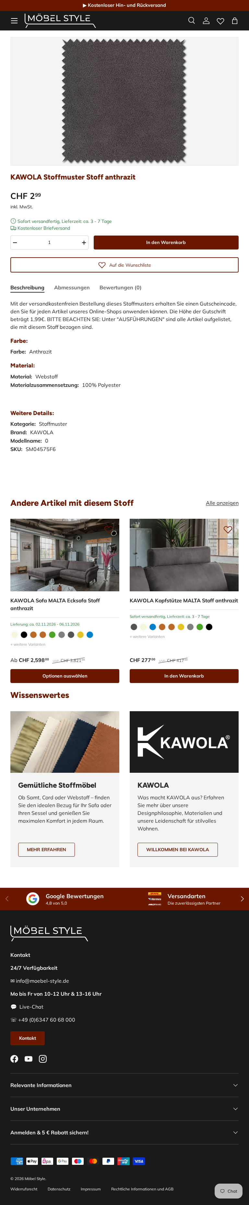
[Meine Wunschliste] (220, 20)
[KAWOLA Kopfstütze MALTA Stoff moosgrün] (200, 627)
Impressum (91, 1189)
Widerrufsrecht (23, 1189)
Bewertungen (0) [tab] (121, 287)
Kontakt (27, 1038)
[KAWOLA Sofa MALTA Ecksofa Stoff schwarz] (24, 635)
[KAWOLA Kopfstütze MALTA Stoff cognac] (171, 627)
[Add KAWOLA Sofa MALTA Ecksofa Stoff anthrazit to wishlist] (108, 529)
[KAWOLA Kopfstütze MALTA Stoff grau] (190, 627)
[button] (235, 21)
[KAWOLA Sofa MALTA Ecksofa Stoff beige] (14, 635)
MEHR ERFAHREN (46, 849)
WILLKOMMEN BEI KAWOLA (177, 849)
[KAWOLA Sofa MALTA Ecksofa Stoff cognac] (43, 635)
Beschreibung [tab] (27, 287)
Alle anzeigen (222, 503)
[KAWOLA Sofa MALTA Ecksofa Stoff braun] (33, 635)
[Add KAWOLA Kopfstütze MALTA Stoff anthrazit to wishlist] (227, 529)
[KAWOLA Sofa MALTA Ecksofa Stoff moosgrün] (52, 635)
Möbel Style (35, 1178)
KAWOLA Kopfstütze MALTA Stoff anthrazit (184, 600)
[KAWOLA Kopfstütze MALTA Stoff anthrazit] (184, 555)
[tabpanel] (124, 390)
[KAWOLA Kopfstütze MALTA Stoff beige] (143, 627)
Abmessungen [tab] (72, 287)
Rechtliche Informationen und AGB (142, 1189)
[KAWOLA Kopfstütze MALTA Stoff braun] (162, 627)
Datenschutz (59, 1189)
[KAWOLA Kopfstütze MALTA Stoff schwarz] (209, 627)
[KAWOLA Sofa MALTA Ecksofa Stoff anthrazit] (64, 555)
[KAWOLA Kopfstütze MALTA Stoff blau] (152, 627)
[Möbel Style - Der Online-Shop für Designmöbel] (60, 21)
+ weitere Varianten (27, 644)
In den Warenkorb (166, 242)
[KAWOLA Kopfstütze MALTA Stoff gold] (181, 627)
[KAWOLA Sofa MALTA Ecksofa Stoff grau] (61, 635)
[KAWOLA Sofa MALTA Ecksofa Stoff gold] (80, 635)
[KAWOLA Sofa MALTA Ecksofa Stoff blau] (90, 635)
